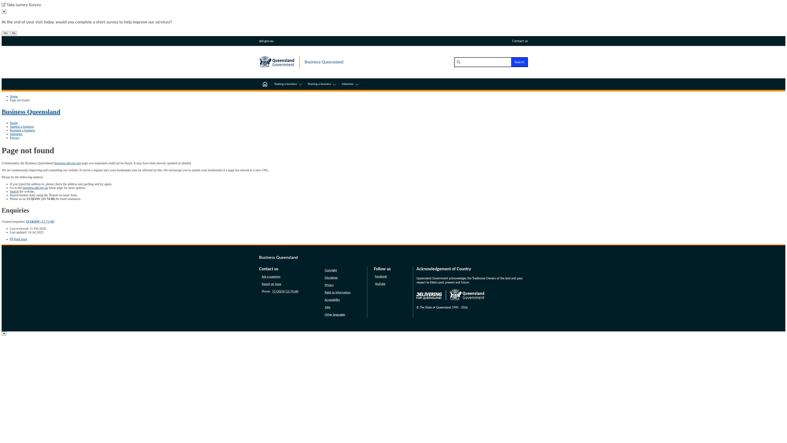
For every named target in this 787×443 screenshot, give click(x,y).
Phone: (280, 291)
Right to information (337, 292)
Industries (16, 134)
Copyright (331, 270)
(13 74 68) (40, 221)
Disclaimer (331, 277)
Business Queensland (31, 111)
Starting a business (22, 126)
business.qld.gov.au (67, 163)
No (13, 33)
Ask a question (271, 276)
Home (14, 96)
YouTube (380, 284)
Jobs (327, 307)
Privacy (15, 137)
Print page (20, 239)
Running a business (22, 130)
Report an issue (271, 284)
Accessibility (332, 300)
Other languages (335, 314)
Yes (5, 33)
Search (14, 191)
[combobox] (482, 62)
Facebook (381, 276)
